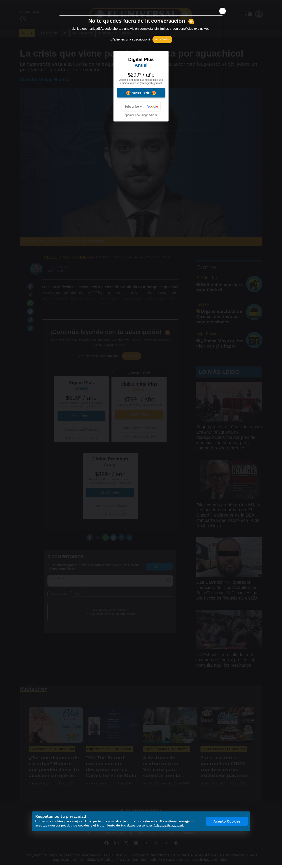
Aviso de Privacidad (168, 825)
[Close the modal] (222, 11)
